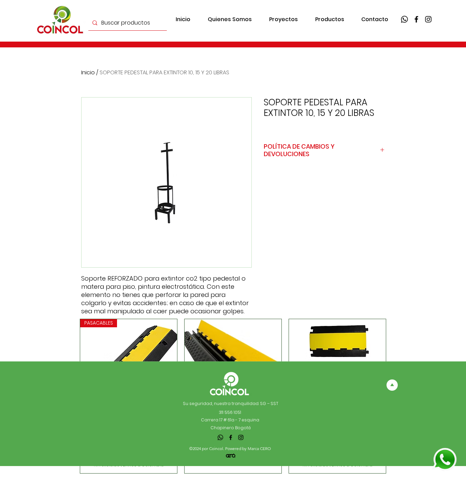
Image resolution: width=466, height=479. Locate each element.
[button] (329, 19)
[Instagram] (428, 19)
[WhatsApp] (404, 19)
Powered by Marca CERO (248, 448)
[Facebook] (416, 19)
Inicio (88, 72)
